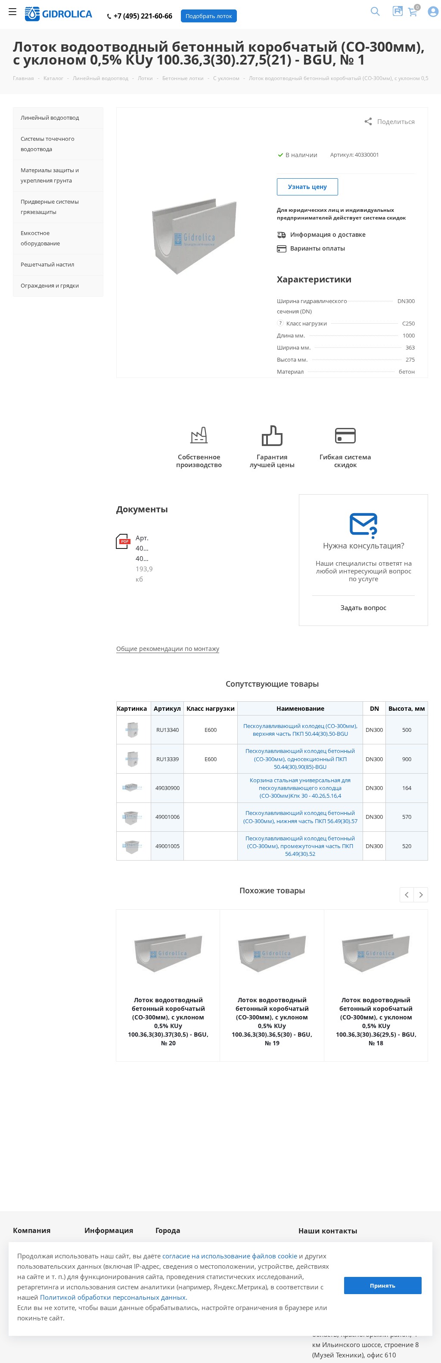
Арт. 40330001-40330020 (144, 548)
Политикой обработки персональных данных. (113, 1297)
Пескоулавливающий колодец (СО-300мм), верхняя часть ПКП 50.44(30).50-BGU (300, 729)
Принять (382, 1285)
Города (167, 1230)
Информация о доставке (327, 234)
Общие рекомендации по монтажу (167, 648)
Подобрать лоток (209, 16)
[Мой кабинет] (433, 12)
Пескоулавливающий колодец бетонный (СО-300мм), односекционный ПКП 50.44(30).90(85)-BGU (300, 758)
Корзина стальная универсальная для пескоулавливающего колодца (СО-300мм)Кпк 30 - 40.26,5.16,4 (300, 787)
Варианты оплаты (317, 248)
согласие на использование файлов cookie (229, 1255)
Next (421, 895)
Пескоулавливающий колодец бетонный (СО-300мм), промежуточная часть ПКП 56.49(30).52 (300, 846)
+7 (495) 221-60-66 (142, 15)
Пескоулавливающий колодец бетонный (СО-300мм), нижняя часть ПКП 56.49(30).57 (300, 816)
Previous (407, 895)
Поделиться (396, 121)
